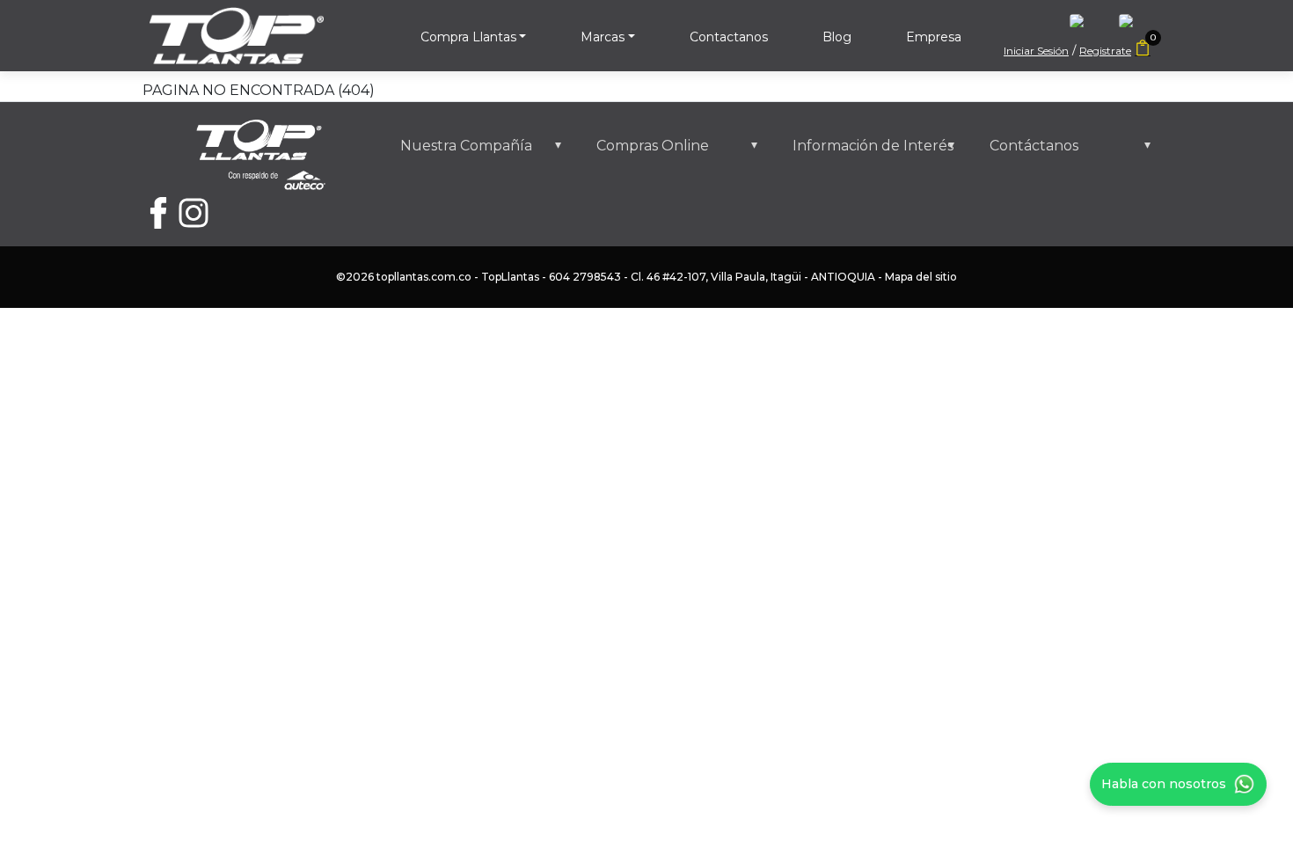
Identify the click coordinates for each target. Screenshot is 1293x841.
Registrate (1105, 50)
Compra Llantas (468, 37)
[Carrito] (1143, 49)
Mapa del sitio (921, 276)
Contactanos (729, 37)
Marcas (603, 37)
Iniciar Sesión (1036, 50)
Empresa (933, 37)
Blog (836, 37)
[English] (1085, 26)
